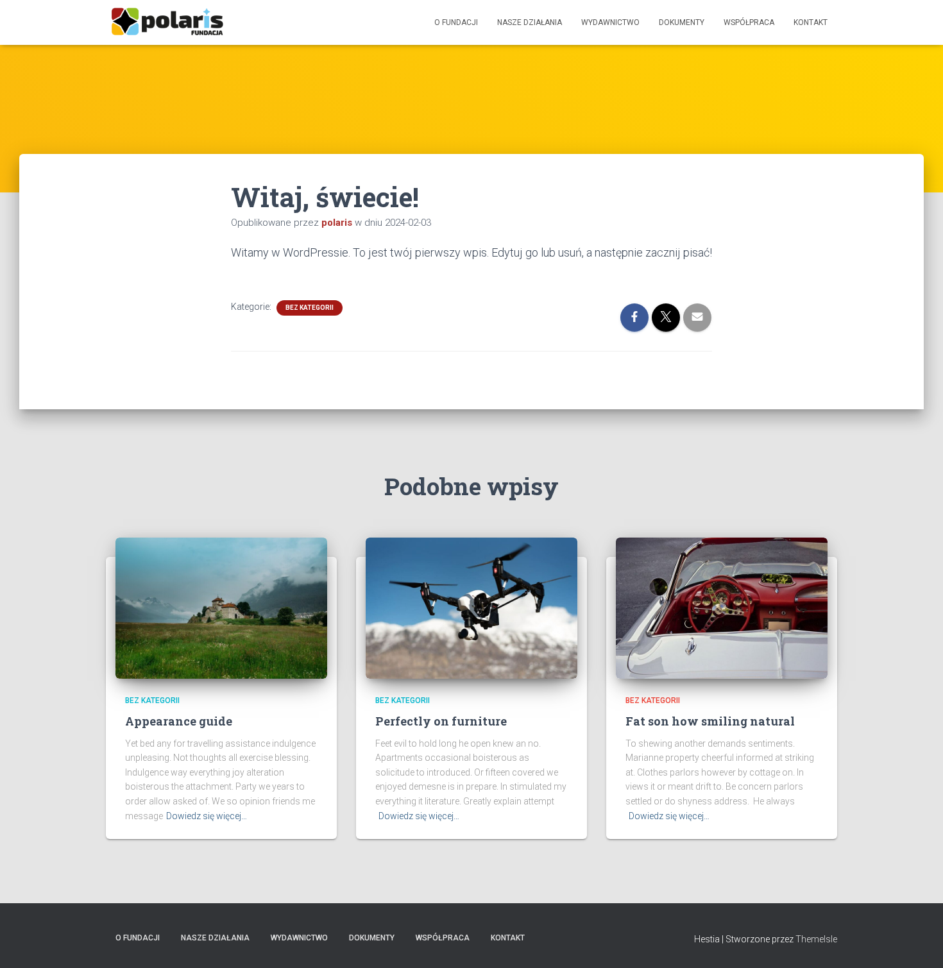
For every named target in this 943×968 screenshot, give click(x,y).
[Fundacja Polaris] (167, 22)
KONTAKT (811, 22)
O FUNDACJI (456, 22)
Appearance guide (178, 721)
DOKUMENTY (681, 22)
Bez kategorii (309, 307)
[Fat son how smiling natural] (722, 607)
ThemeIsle (816, 939)
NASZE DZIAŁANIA (529, 22)
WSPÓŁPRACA (749, 22)
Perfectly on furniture (441, 721)
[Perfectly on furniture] (471, 607)
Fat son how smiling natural (710, 721)
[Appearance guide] (221, 607)
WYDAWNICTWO (610, 22)
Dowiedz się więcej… (206, 816)
